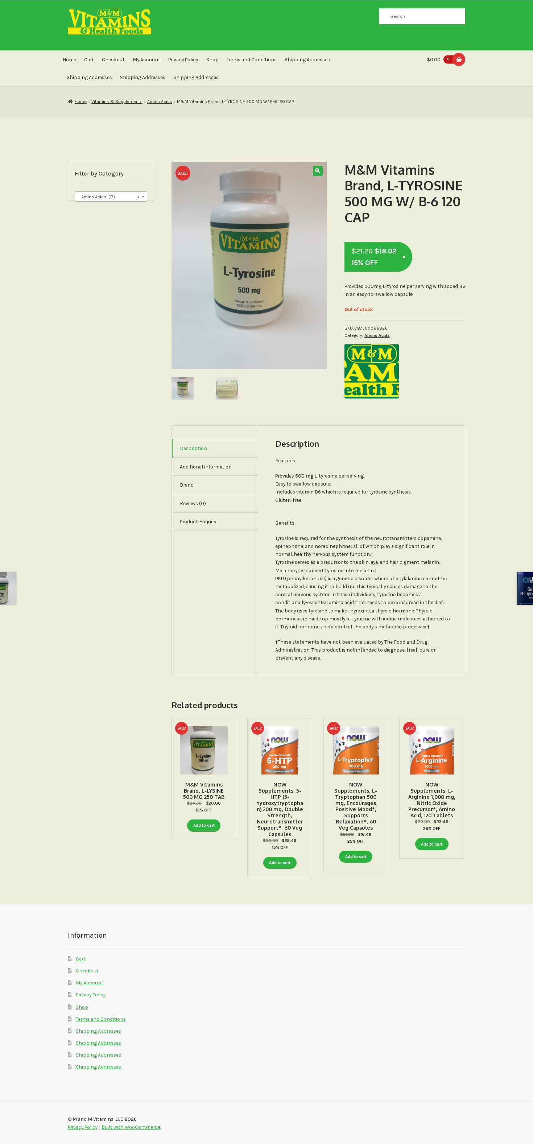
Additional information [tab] (206, 467)
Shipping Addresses (307, 59)
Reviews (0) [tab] (193, 503)
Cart (89, 59)
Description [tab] (193, 448)
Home (69, 59)
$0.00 (438, 59)
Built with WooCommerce (131, 1127)
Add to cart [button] (204, 825)
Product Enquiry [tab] (198, 521)
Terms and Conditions (252, 59)
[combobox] (111, 196)
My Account (146, 59)
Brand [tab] (187, 485)
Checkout (113, 59)
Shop (212, 59)
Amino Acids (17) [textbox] (109, 196)
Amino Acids (159, 101)
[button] (318, 171)
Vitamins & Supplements (116, 101)
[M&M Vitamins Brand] (371, 371)
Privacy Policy (183, 59)
